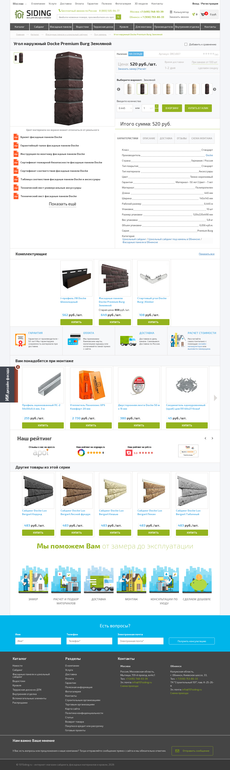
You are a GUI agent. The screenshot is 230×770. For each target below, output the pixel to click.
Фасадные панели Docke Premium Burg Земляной (112, 302)
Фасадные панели (61, 26)
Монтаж (131, 599)
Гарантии (92, 3)
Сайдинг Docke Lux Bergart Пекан (149, 512)
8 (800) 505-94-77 (109, 10)
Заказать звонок (179, 16)
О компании (38, 3)
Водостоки (82, 26)
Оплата (79, 3)
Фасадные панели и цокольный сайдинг (66, 34)
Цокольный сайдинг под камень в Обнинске (174, 239)
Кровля (124, 26)
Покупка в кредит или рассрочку (84, 725)
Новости (17, 665)
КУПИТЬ (76, 322)
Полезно (107, 3)
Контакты (157, 3)
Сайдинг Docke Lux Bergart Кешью (111, 512)
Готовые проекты (75, 730)
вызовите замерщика (199, 348)
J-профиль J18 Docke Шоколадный (73, 300)
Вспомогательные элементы (29, 698)
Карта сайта (72, 708)
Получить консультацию (192, 641)
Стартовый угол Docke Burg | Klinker (152, 300)
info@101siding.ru (142, 682)
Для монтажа (143, 26)
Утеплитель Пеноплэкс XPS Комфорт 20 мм (87, 407)
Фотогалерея (123, 3)
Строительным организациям (82, 700)
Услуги (52, 3)
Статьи (69, 717)
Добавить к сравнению (202, 44)
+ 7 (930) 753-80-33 (152, 17)
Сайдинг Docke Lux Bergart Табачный (188, 512)
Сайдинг (39, 26)
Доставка (66, 3)
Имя (17, 634)
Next (214, 89)
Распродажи (20, 702)
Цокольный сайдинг (134, 239)
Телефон (72, 634)
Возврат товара (74, 721)
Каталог (19, 26)
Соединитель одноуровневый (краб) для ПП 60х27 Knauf (185, 407)
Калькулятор (181, 11)
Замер (33, 599)
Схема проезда (129, 685)
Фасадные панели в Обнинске (140, 242)
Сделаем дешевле (197, 599)
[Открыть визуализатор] (9, 385)
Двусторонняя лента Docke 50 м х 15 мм (139, 407)
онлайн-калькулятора (197, 344)
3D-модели (141, 3)
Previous (118, 89)
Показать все (207, 253)
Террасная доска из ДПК (27, 689)
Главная (20, 34)
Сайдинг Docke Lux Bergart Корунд (34, 512)
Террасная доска (103, 26)
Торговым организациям (80, 704)
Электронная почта (130, 634)
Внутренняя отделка (187, 26)
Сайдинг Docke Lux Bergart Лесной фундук (75, 512)
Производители (163, 26)
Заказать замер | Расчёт (132, 68)
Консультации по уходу (164, 601)
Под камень (100, 34)
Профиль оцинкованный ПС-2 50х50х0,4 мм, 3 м (41, 407)
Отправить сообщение (196, 750)
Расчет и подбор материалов (66, 601)
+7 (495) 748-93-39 (152, 11)
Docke (209, 155)
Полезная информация (78, 687)
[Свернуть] (18, 367)
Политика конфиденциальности (84, 712)
